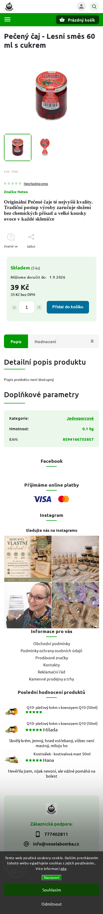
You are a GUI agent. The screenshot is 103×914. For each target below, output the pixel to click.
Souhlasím (51, 889)
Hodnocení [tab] (45, 341)
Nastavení (51, 878)
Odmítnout (51, 903)
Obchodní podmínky (51, 643)
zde (63, 868)
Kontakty (51, 664)
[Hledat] (94, 6)
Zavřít (82, 255)
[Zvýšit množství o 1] (39, 307)
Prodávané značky (51, 657)
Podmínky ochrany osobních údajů (51, 650)
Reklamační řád (51, 671)
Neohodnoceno (36, 183)
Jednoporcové (80, 418)
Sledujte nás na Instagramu (51, 530)
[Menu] (7, 19)
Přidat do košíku (67, 307)
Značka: (16, 191)
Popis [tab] (16, 341)
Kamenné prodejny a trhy (51, 678)
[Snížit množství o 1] (14, 307)
